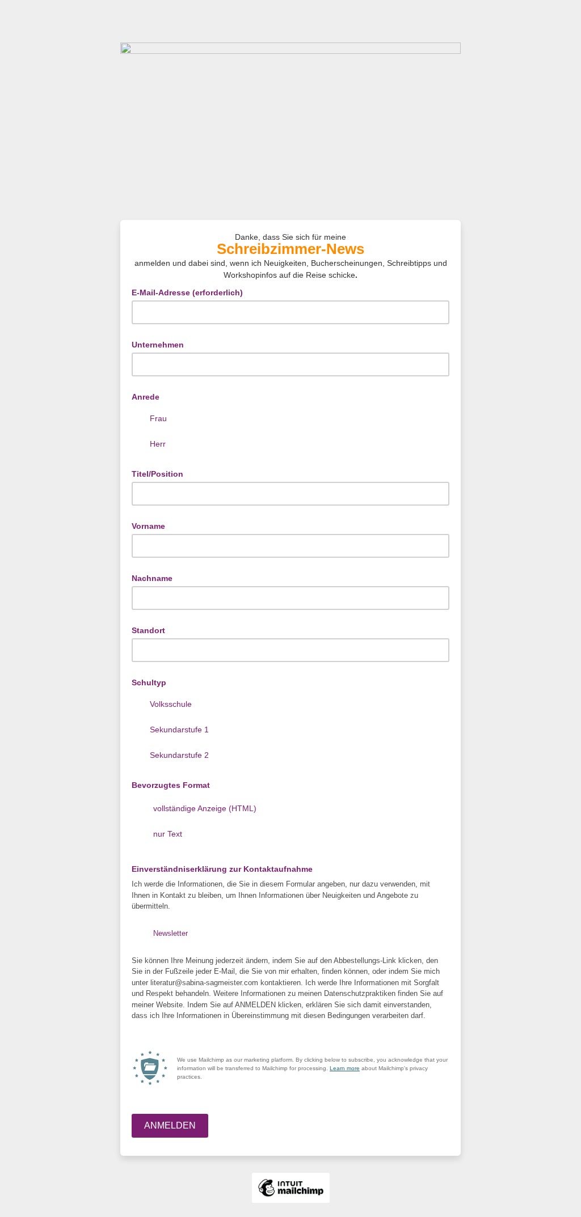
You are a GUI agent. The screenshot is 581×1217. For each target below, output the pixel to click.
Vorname (148, 526)
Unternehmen (158, 344)
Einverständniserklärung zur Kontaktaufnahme (225, 868)
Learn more (345, 1068)
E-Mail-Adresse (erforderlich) (191, 292)
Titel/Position (157, 473)
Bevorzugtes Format (171, 785)
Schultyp (149, 682)
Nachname (152, 578)
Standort (148, 630)
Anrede (145, 396)
